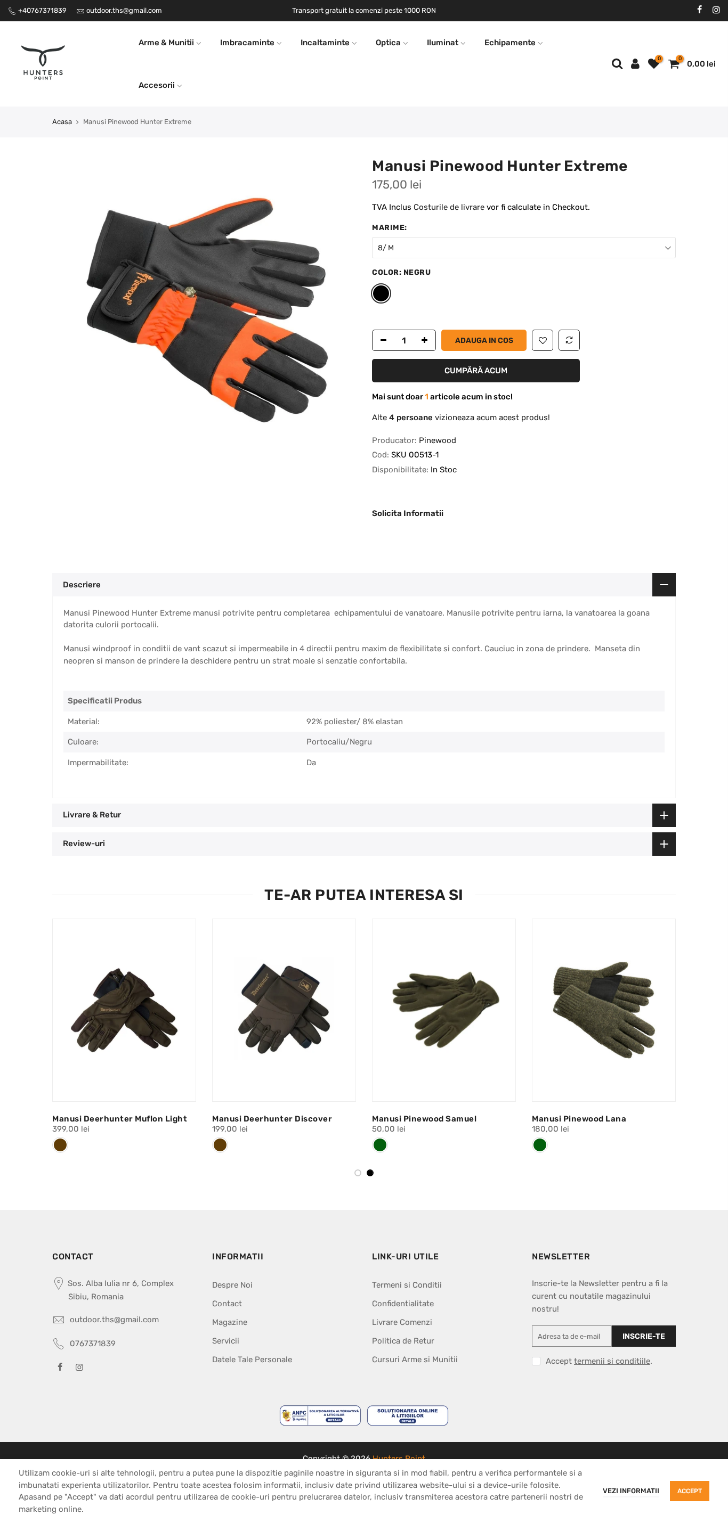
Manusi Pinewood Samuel (424, 1119)
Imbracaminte (247, 42)
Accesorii (157, 85)
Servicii (225, 1341)
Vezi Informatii (631, 1491)
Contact (227, 1303)
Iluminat (442, 42)
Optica (388, 42)
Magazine (229, 1322)
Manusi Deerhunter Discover (272, 1119)
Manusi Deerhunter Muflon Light (119, 1119)
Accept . (599, 1361)
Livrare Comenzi (402, 1322)
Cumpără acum (475, 370)
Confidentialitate (403, 1303)
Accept (689, 1491)
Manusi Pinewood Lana (579, 1119)
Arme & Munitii (166, 42)
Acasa (62, 122)
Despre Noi (232, 1285)
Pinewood (437, 440)
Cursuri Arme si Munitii (415, 1359)
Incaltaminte (325, 42)
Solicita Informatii (407, 513)
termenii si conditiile (612, 1361)
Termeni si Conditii (407, 1285)
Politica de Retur (403, 1341)
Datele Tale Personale (252, 1359)
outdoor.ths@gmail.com (124, 10)
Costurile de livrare (450, 207)
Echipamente (510, 42)
